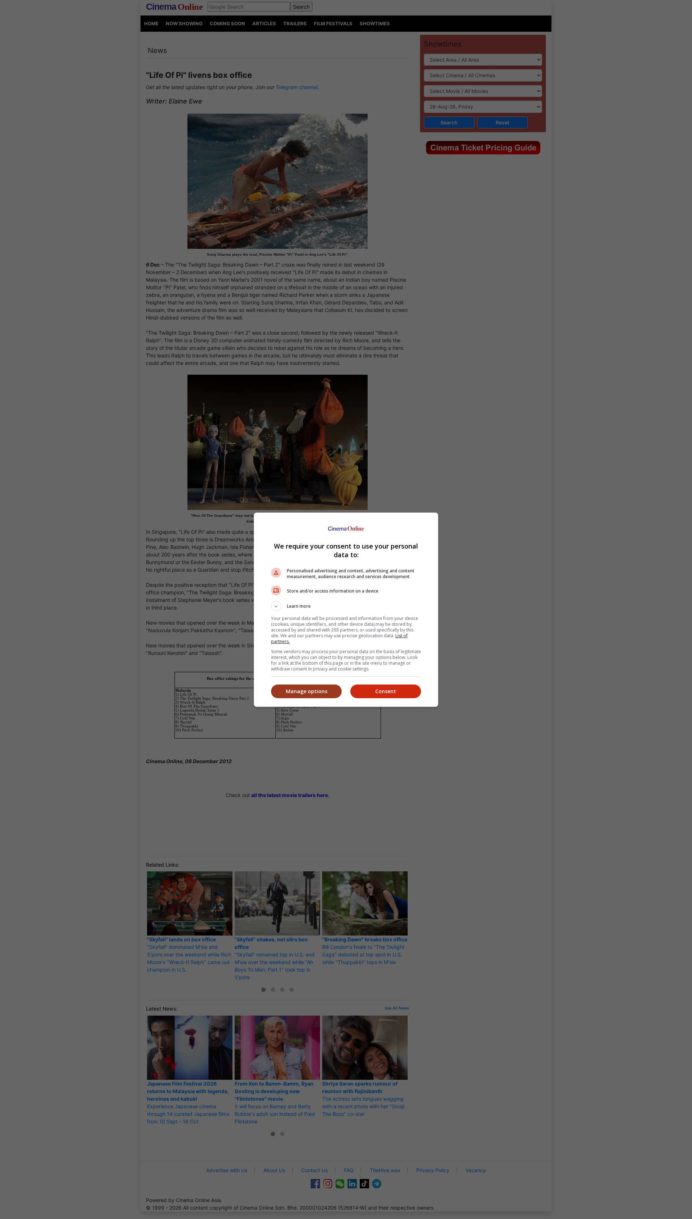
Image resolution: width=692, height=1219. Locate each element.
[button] (346, 606)
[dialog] (346, 609)
